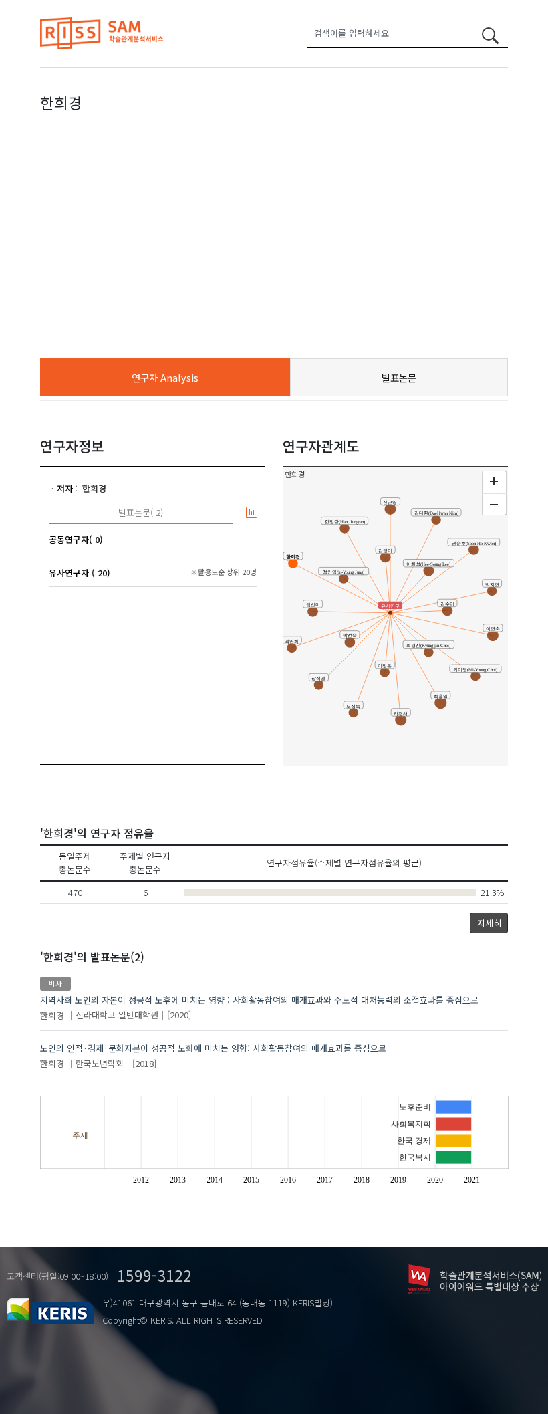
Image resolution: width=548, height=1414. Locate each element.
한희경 (94, 488)
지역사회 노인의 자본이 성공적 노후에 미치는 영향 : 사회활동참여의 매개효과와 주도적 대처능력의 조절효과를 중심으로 (259, 999)
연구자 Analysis (165, 377)
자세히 (489, 923)
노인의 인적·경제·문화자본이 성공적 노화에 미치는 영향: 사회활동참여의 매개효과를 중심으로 (213, 1048)
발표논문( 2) (140, 512)
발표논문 (399, 377)
